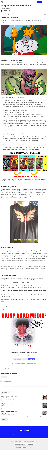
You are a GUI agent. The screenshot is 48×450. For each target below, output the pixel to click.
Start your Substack (20, 444)
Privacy (24, 441)
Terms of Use (30, 362)
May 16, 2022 (4, 405)
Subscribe (39, 2)
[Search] (45, 392)
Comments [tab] (4, 377)
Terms (28, 441)
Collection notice (33, 441)
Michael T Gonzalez (8, 10)
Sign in (44, 2)
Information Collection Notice (23, 363)
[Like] (2, 14)
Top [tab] (2, 392)
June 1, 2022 (3, 413)
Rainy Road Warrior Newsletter (9, 396)
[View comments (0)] (5, 14)
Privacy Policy (33, 363)
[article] (24, 398)
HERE (38, 64)
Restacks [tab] (9, 377)
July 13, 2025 (4, 397)
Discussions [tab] (10, 392)
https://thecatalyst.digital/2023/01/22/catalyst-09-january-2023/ (15, 283)
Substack (18, 447)
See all (3, 419)
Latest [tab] (5, 392)
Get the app (30, 444)
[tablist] (6, 377)
